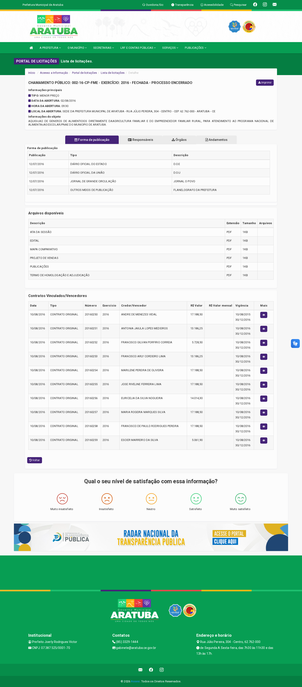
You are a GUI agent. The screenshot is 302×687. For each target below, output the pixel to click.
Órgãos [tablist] (181, 140)
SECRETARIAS (102, 47)
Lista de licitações (112, 72)
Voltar (36, 460)
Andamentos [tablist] (217, 140)
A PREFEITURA (49, 47)
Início (31, 72)
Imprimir (266, 82)
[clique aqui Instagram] (162, 670)
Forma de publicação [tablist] (93, 140)
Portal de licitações (84, 72)
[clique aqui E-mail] (140, 670)
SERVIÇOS (169, 47)
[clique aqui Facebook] (151, 670)
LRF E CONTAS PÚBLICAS (137, 47)
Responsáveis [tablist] (142, 140)
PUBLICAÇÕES (194, 47)
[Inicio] (31, 47)
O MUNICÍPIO (76, 47)
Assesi (135, 681)
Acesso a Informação (54, 72)
